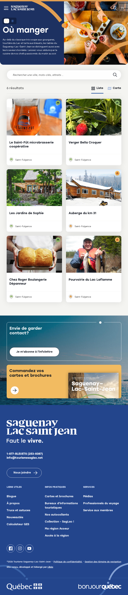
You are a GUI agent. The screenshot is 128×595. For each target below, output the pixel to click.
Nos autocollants (57, 515)
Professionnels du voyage (101, 503)
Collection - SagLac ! (59, 522)
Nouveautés (15, 517)
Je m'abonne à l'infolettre (34, 352)
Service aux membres (98, 510)
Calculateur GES (18, 524)
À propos (13, 503)
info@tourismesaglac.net (25, 458)
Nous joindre (22, 472)
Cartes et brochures (59, 496)
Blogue (11, 496)
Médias (88, 496)
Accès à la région (57, 535)
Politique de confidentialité (68, 562)
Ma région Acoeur (57, 529)
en (122, 8)
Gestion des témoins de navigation (103, 562)
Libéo (50, 567)
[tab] (97, 88)
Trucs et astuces (18, 510)
